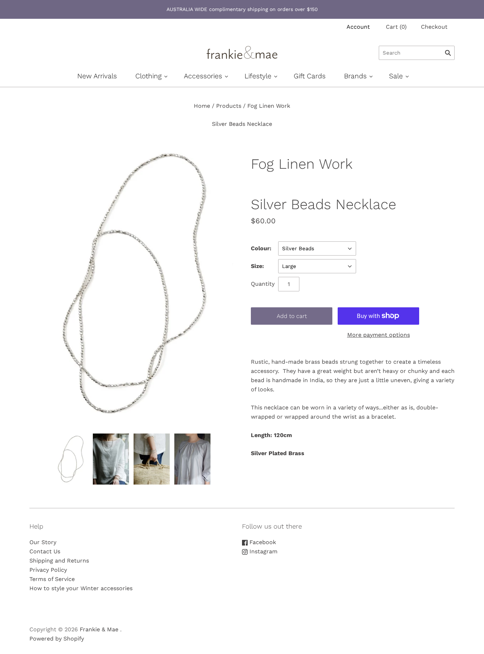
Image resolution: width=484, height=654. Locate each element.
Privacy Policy (48, 569)
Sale (396, 76)
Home (202, 105)
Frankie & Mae (99, 629)
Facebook (262, 542)
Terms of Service (52, 579)
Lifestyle (257, 76)
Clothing (148, 76)
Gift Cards (310, 76)
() (396, 26)
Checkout (434, 26)
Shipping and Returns (59, 560)
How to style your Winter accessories (81, 588)
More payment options (378, 334)
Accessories (203, 76)
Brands (355, 76)
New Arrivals (97, 76)
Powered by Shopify (56, 638)
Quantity (263, 283)
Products (228, 105)
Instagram (262, 551)
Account (358, 26)
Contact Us (44, 551)
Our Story (42, 542)
